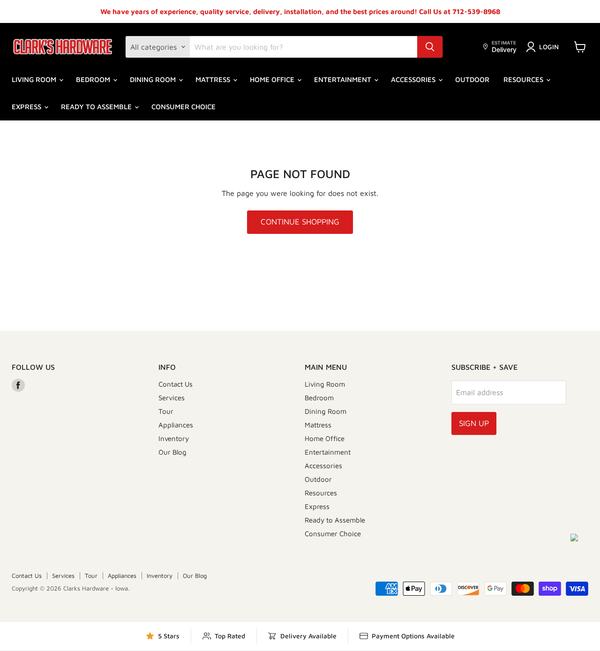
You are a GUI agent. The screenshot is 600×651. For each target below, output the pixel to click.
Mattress (213, 79)
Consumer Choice (183, 107)
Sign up (474, 423)
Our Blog (172, 452)
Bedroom (94, 79)
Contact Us (175, 384)
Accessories (414, 79)
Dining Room (154, 79)
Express (27, 107)
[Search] (429, 47)
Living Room (35, 79)
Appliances (175, 425)
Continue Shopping (300, 221)
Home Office (273, 79)
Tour (165, 411)
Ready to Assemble (97, 107)
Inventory (173, 438)
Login (549, 47)
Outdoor (472, 79)
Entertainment (343, 79)
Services (171, 398)
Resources (524, 79)
